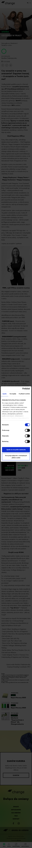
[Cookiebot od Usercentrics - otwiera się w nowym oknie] (22, 389)
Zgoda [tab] (4, 393)
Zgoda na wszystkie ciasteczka (16, 449)
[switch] (27, 430)
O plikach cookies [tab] (24, 393)
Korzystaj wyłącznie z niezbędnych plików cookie (16, 456)
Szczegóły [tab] (13, 393)
